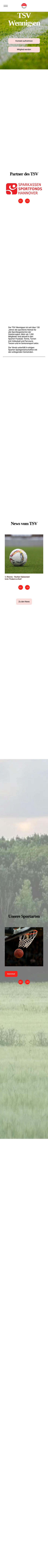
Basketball (11, 974)
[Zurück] (20, 201)
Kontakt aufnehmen (24, 41)
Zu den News (24, 601)
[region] (24, 193)
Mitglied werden (24, 49)
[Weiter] (27, 201)
